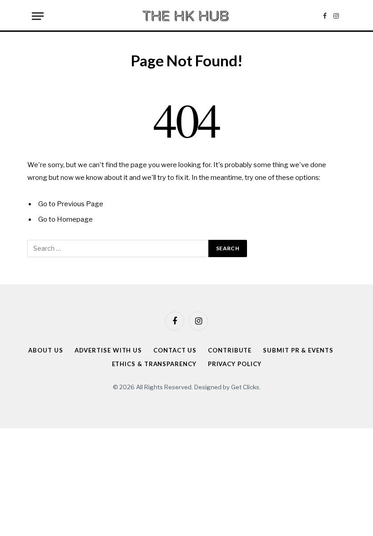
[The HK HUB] (186, 16)
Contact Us (175, 350)
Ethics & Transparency (154, 363)
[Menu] (38, 16)
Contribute (230, 350)
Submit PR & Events (298, 350)
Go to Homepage (65, 219)
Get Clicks (245, 387)
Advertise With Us (108, 350)
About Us (45, 350)
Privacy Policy (235, 363)
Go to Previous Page (70, 204)
